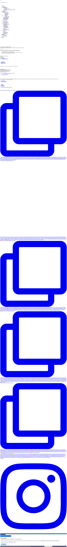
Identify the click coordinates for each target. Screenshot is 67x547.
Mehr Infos (50, 546)
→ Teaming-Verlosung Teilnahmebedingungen (6, 87)
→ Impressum (2, 85)
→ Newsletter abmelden (3, 81)
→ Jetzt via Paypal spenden (4, 74)
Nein (48, 546)
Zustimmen (46, 546)
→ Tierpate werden (2, 63)
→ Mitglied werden (2, 62)
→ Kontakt (1, 84)
